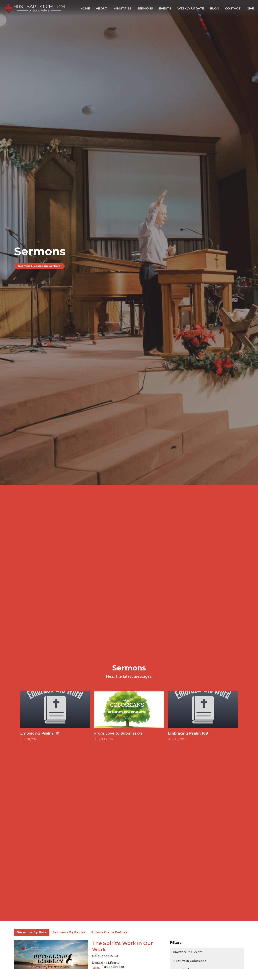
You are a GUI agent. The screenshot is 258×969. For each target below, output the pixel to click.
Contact (233, 8)
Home (85, 8)
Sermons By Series (69, 932)
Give (250, 8)
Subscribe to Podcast (110, 932)
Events (165, 8)
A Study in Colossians (189, 961)
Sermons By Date (32, 932)
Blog (214, 8)
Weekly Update (190, 8)
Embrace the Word (188, 952)
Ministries (122, 8)
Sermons (145, 8)
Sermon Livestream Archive (39, 265)
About (101, 8)
